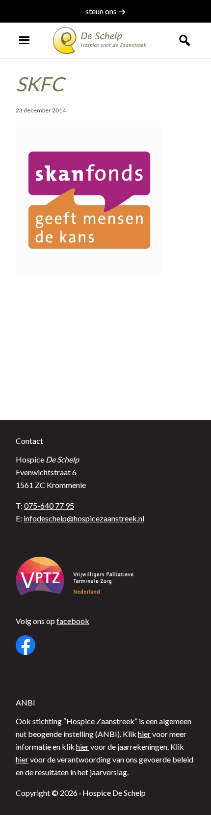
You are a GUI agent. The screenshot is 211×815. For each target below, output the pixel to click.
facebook (72, 620)
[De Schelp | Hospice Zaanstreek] (105, 40)
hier (144, 733)
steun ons (101, 11)
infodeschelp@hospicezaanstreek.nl (84, 518)
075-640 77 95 (49, 505)
